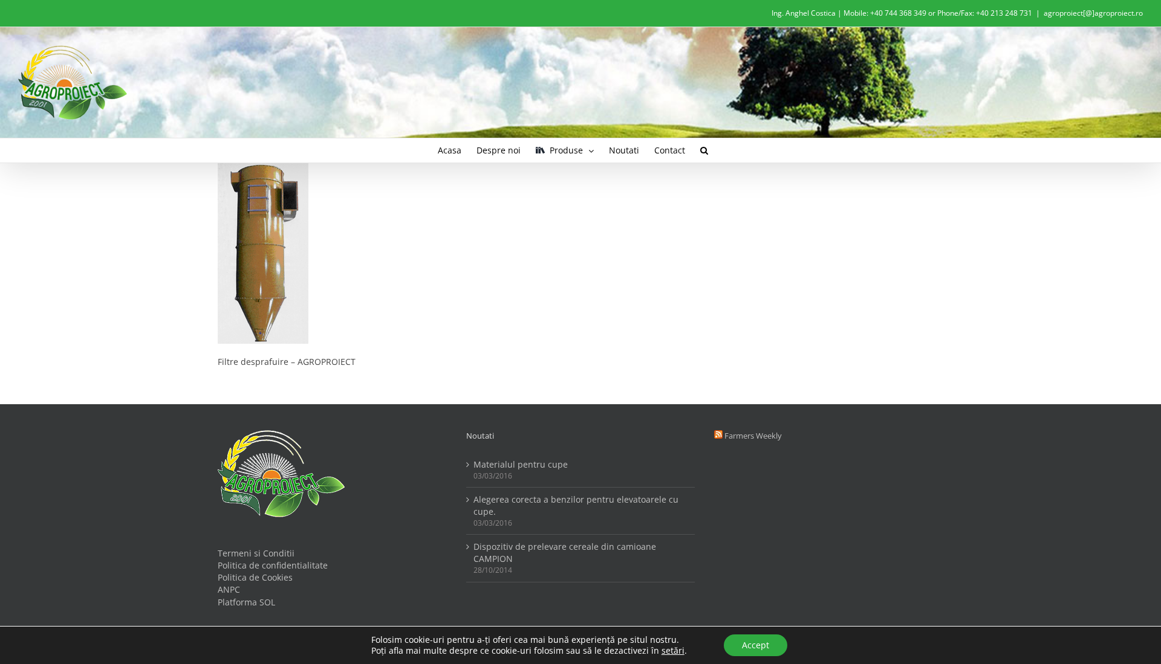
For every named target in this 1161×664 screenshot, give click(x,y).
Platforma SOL (246, 602)
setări (673, 650)
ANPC (229, 589)
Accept (755, 645)
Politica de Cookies (255, 577)
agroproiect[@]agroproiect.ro (1093, 13)
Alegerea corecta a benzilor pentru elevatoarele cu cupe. (575, 505)
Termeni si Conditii (256, 553)
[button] (704, 150)
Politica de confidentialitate (273, 565)
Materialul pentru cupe (520, 464)
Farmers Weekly (753, 435)
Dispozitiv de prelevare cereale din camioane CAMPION (564, 552)
